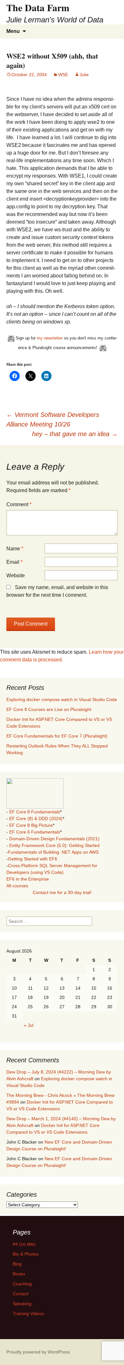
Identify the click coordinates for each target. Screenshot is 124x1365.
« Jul (28, 1025)
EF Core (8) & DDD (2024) (36, 818)
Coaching (22, 1283)
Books (19, 1273)
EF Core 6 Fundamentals (34, 831)
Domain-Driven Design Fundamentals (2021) (54, 838)
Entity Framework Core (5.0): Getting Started (54, 845)
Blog (17, 1263)
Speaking (22, 1303)
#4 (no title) (24, 1244)
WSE (63, 74)
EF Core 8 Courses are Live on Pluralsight (48, 709)
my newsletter (50, 338)
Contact (20, 1293)
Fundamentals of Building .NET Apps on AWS (53, 852)
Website (15, 575)
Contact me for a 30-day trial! (62, 892)
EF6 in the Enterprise (27, 879)
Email (14, 562)
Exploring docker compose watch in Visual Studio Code (61, 699)
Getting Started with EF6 (32, 858)
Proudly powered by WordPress (38, 1351)
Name (14, 548)
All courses (17, 885)
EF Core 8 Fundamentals (34, 811)
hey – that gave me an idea (75, 433)
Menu (13, 31)
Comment (18, 504)
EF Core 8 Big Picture (31, 825)
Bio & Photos (25, 1254)
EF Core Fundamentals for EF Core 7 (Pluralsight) (56, 735)
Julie (84, 74)
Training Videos (28, 1313)
